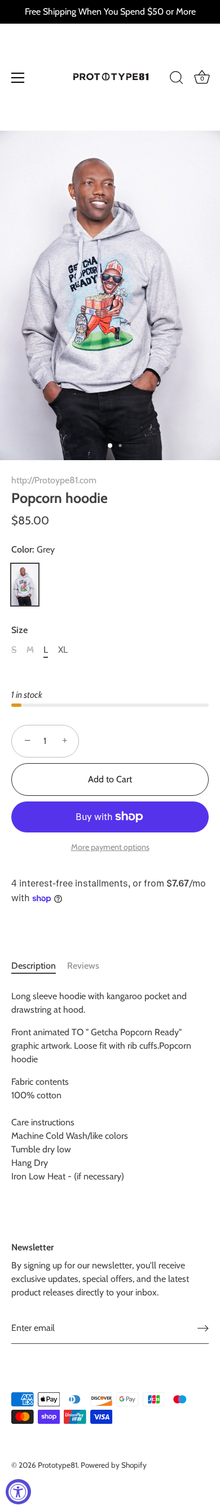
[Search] (176, 79)
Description (33, 965)
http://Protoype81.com (53, 480)
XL (63, 649)
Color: (33, 549)
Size (19, 630)
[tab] (39, 966)
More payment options (110, 847)
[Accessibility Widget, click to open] (18, 1491)
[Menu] (18, 77)
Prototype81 (57, 1464)
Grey (24, 584)
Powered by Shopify (114, 1464)
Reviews (83, 965)
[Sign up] (203, 1328)
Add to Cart (110, 779)
